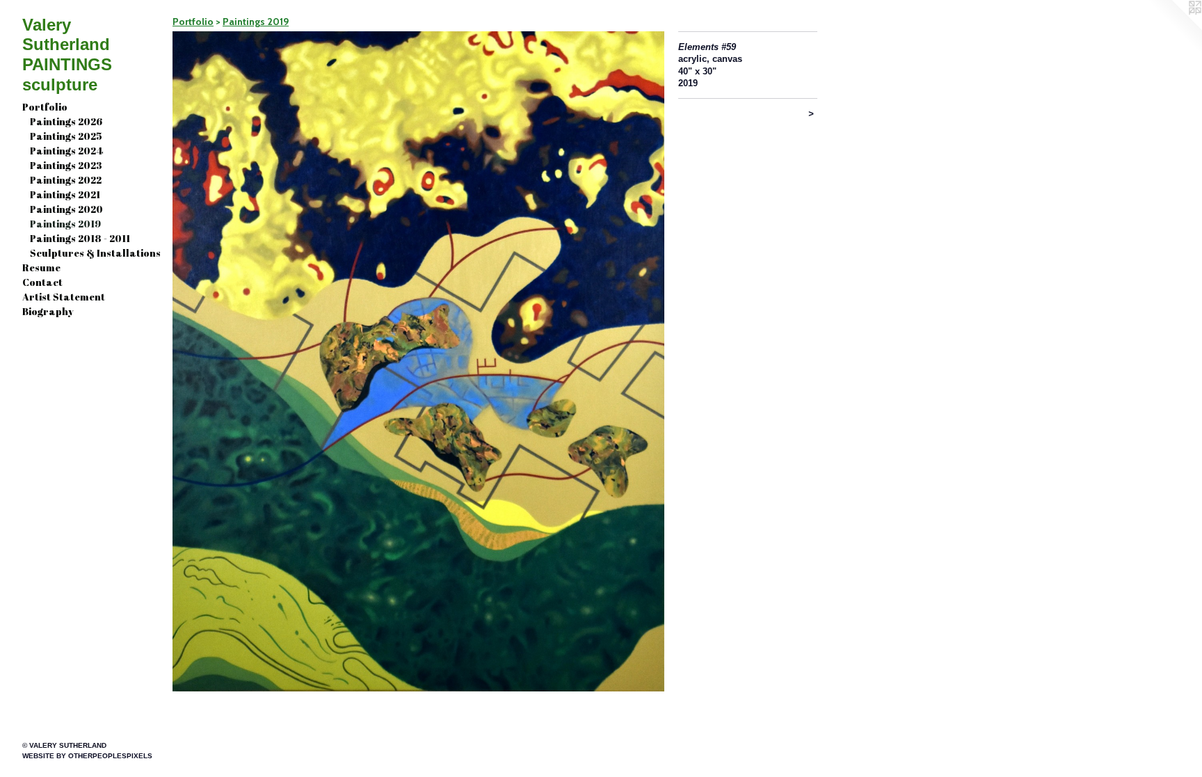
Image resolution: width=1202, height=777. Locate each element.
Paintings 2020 (66, 209)
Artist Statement (63, 296)
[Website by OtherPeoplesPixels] (1174, 28)
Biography (48, 311)
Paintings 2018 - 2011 (80, 238)
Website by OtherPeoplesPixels (87, 756)
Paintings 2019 (65, 223)
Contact (42, 282)
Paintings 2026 (66, 121)
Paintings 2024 (66, 150)
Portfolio (44, 106)
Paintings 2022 (66, 179)
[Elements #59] (418, 361)
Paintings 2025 (66, 136)
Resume (41, 267)
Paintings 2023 (66, 165)
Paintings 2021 (65, 194)
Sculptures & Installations (95, 252)
